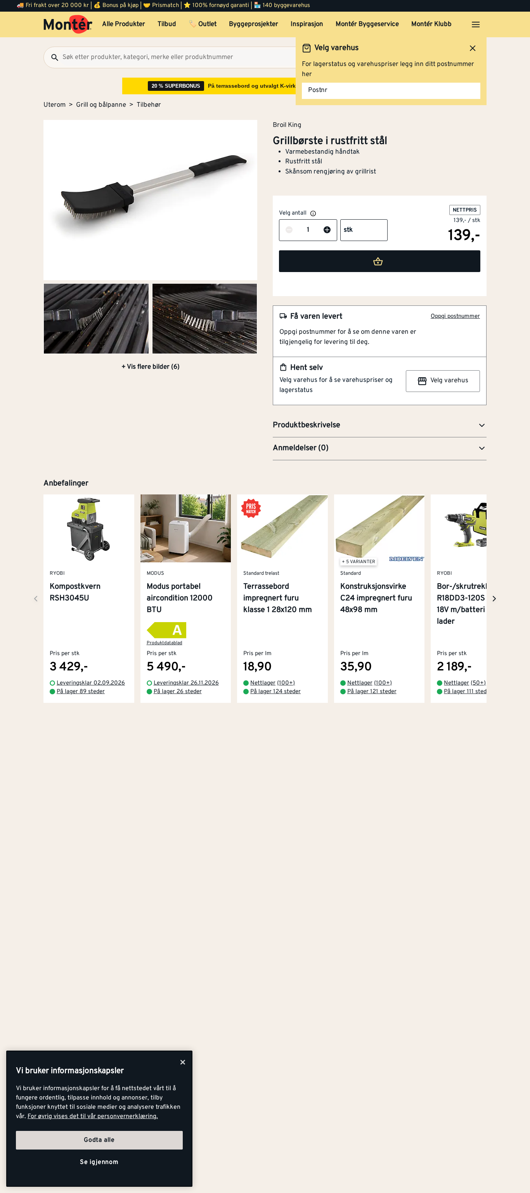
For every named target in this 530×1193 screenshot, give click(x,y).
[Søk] (51, 57)
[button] (380, 425)
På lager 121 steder (372, 692)
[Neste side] (35, 599)
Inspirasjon (307, 24)
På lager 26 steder (178, 692)
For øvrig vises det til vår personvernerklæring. (93, 1116)
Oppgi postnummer (455, 316)
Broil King (287, 125)
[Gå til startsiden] (68, 24)
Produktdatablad (164, 643)
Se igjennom (99, 1162)
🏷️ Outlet (203, 24)
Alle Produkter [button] (123, 24)
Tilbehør (149, 105)
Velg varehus (449, 380)
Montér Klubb (431, 24)
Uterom (54, 105)
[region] (99, 1119)
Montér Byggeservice (367, 24)
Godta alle (99, 1140)
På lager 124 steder (275, 692)
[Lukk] (182, 1062)
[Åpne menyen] (476, 24)
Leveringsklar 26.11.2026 (186, 683)
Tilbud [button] (167, 24)
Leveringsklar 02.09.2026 (91, 683)
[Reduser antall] (289, 230)
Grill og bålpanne (101, 105)
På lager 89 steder (81, 692)
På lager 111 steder (468, 692)
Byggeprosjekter (253, 24)
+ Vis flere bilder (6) (150, 367)
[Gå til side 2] (96, 318)
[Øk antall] (327, 230)
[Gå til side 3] (205, 318)
